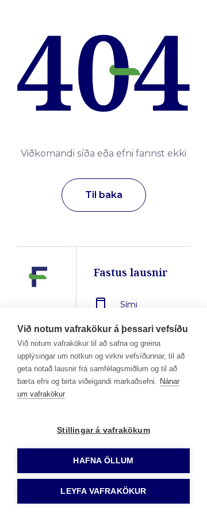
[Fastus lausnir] (38, 303)
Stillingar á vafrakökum (103, 430)
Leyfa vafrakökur (103, 491)
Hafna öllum (103, 460)
